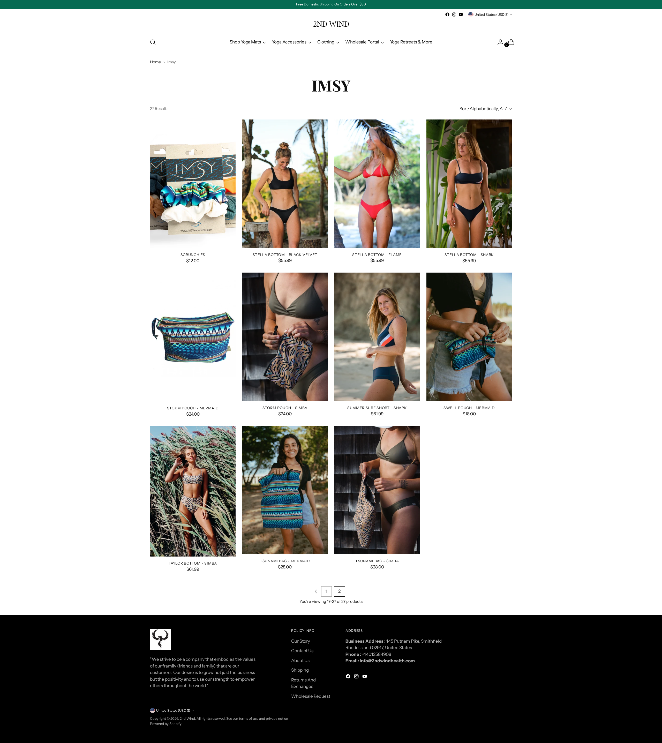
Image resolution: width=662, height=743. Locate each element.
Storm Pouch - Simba (284, 408)
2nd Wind (187, 718)
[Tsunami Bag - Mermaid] (285, 490)
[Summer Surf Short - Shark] (377, 337)
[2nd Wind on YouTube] (460, 14)
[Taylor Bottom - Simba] (193, 491)
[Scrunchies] (193, 183)
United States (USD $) (491, 14)
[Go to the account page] (498, 42)
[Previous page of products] (316, 591)
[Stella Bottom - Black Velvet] (285, 183)
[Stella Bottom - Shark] (469, 183)
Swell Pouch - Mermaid (469, 408)
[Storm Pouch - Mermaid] (193, 337)
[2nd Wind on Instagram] (454, 14)
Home (155, 61)
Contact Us (302, 650)
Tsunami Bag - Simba (377, 561)
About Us (300, 660)
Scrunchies (192, 254)
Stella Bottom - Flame (377, 254)
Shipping (300, 670)
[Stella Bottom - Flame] (377, 183)
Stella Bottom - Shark (469, 254)
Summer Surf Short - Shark (377, 408)
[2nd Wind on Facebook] (447, 14)
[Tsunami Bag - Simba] (377, 490)
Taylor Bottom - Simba (193, 563)
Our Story (300, 641)
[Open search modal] (153, 42)
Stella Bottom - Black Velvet (285, 254)
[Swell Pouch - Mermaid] (469, 337)
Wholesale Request (310, 696)
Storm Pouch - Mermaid (193, 408)
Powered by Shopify (166, 724)
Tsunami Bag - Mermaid (285, 561)
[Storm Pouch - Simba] (285, 337)
